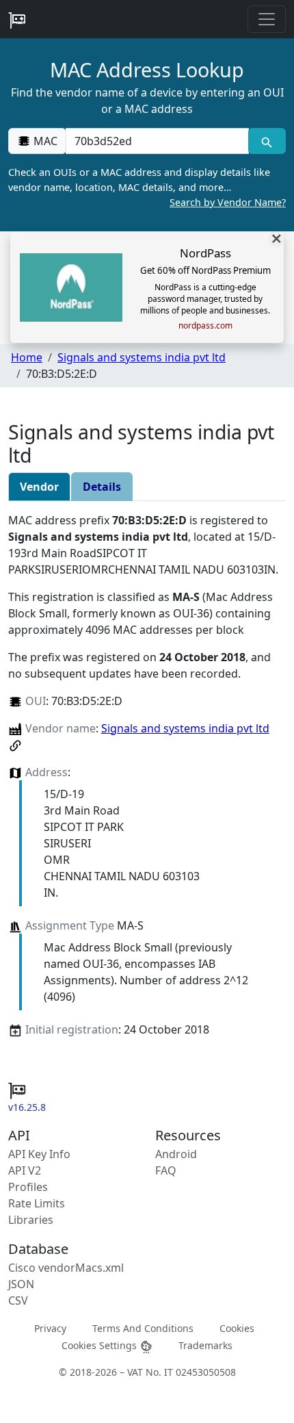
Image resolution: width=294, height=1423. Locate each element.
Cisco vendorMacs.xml (66, 1267)
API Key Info (39, 1154)
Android (176, 1154)
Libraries (30, 1219)
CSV (18, 1300)
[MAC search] (267, 141)
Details (102, 486)
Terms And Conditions (142, 1328)
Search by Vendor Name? (228, 202)
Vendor (39, 486)
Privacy (50, 1328)
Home (26, 357)
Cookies (236, 1328)
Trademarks (205, 1345)
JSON (21, 1284)
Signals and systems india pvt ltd (141, 357)
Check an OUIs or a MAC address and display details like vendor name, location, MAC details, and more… (147, 187)
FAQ (165, 1170)
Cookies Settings (100, 1345)
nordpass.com (205, 325)
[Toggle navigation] (267, 19)
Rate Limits (36, 1203)
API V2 (24, 1170)
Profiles (28, 1186)
